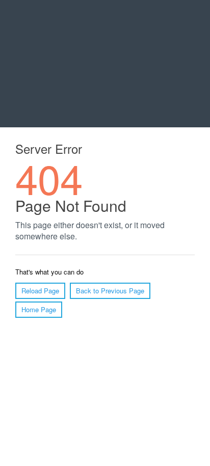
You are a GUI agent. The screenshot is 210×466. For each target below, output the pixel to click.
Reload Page (40, 290)
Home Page (38, 309)
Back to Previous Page (110, 290)
